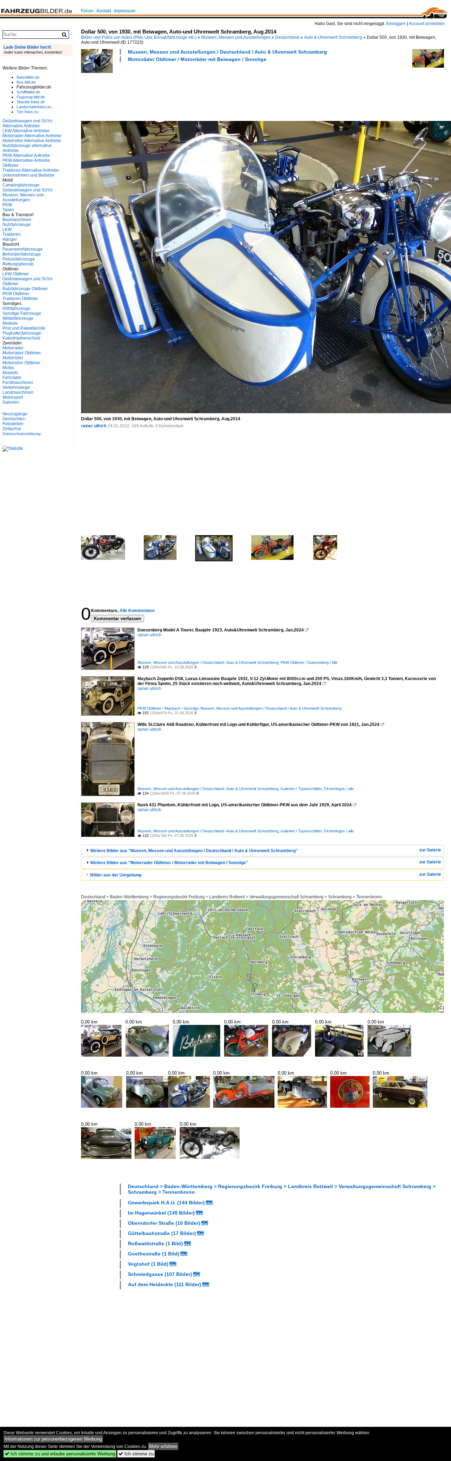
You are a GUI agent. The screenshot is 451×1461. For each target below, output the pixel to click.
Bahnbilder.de (28, 77)
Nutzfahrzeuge (16, 224)
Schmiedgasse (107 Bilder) (160, 1274)
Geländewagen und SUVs (27, 190)
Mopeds (10, 372)
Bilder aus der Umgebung (115, 875)
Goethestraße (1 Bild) (153, 1254)
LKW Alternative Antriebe (26, 130)
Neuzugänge (14, 413)
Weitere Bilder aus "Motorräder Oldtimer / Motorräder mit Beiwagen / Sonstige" (169, 862)
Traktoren (11, 234)
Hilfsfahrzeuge (16, 308)
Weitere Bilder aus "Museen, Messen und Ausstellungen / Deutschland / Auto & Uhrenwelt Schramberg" (194, 850)
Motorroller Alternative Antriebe (31, 140)
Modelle (10, 323)
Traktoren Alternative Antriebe (30, 170)
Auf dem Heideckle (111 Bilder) (164, 1284)
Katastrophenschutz (21, 338)
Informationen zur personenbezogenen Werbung (53, 1439)
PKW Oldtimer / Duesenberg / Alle (309, 662)
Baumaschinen (16, 219)
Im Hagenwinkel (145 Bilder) (161, 1213)
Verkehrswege (16, 387)
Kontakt (104, 10)
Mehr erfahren (163, 1446)
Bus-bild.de (26, 82)
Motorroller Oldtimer (21, 362)
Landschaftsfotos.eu (34, 107)
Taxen (8, 209)
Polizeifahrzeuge (18, 259)
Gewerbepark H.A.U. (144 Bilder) (166, 1202)
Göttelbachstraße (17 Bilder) (162, 1233)
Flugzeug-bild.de (31, 97)
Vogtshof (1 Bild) (148, 1264)
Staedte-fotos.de (31, 102)
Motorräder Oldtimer (21, 352)
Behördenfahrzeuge (21, 254)
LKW (7, 229)
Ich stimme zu (136, 1453)
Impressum (124, 10)
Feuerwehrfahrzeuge (22, 249)
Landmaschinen (17, 392)
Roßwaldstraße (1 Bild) (155, 1243)
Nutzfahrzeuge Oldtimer (25, 288)
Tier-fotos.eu (27, 112)
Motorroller (12, 357)
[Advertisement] (209, 90)
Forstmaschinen (17, 382)
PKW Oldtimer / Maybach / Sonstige (167, 708)
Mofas (8, 367)
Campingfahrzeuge (20, 185)
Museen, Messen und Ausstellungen (236, 37)
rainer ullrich (93, 425)
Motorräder (13, 348)
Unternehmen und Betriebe (28, 175)
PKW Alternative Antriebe (26, 155)
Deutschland (287, 37)
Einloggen (396, 23)
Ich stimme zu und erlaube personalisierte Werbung (60, 1453)
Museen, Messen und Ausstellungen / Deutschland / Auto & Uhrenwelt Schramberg (227, 52)
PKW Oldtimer (15, 293)
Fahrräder (11, 377)
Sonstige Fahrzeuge (21, 313)
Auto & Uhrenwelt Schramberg (333, 37)
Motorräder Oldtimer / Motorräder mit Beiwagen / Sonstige (197, 59)
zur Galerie (430, 850)
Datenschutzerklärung (21, 434)
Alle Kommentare (137, 610)
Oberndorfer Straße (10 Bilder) (164, 1223)
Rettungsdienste (18, 264)
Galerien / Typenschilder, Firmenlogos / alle (317, 789)
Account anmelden (427, 23)
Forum (87, 10)
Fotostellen (13, 423)
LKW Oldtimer (15, 273)
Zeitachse (11, 428)
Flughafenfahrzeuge (21, 333)
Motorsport (12, 397)
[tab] (262, 850)
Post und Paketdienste (23, 328)
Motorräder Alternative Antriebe (32, 135)
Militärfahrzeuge (17, 318)
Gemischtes (13, 418)
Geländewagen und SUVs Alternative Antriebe (27, 123)
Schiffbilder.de (28, 92)
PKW (7, 204)
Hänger (9, 239)
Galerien (10, 402)
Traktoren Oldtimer (20, 298)
